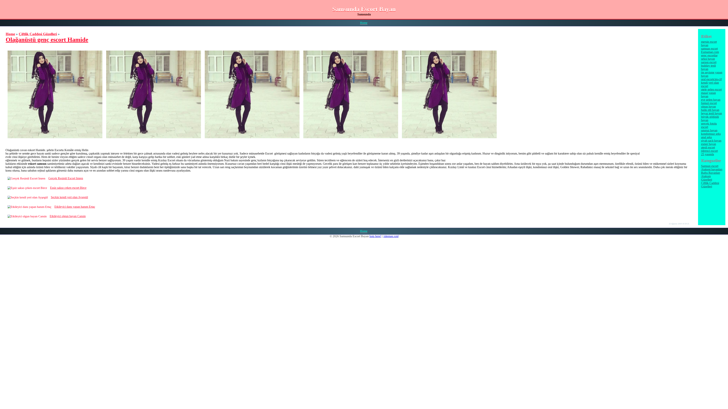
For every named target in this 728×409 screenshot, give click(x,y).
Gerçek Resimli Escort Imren (65, 178)
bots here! (375, 236)
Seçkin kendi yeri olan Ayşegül (69, 197)
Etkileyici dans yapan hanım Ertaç (74, 206)
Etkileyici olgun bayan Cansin (68, 216)
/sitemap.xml (391, 236)
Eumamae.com (710, 52)
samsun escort (709, 48)
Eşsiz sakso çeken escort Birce (68, 187)
